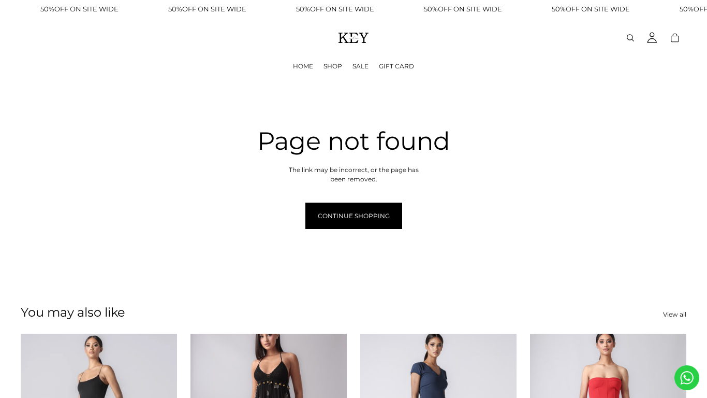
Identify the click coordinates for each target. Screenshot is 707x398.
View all (674, 314)
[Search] (630, 37)
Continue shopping (354, 216)
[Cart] (675, 37)
